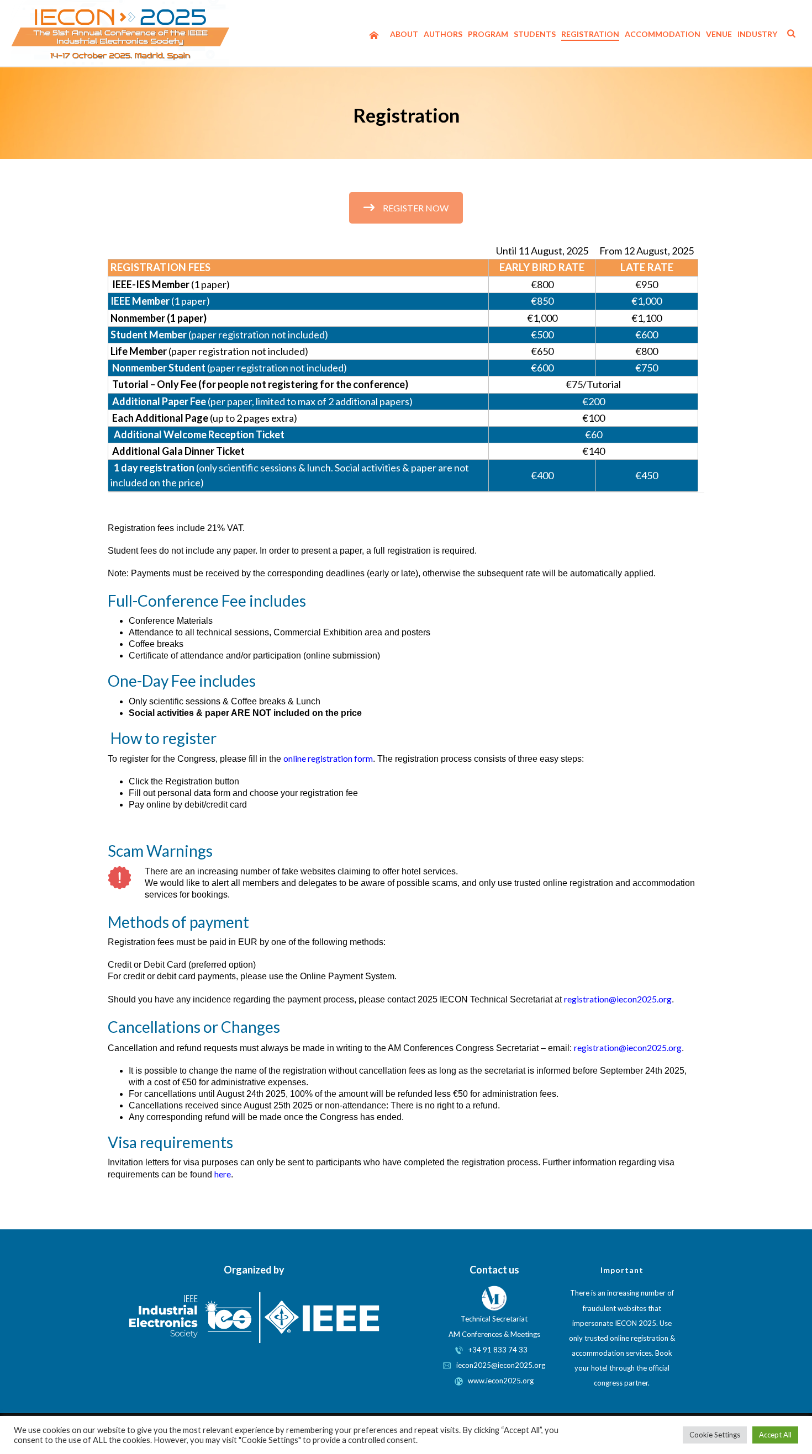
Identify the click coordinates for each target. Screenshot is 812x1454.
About (404, 34)
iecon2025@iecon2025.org (498, 1365)
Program (488, 34)
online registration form (328, 758)
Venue (719, 34)
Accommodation (662, 34)
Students (535, 34)
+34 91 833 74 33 (498, 1349)
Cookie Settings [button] (714, 1434)
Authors (443, 34)
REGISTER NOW (416, 208)
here (222, 1174)
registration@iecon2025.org (618, 999)
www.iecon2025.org (498, 1380)
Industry (757, 34)
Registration (590, 34)
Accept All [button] (775, 1434)
